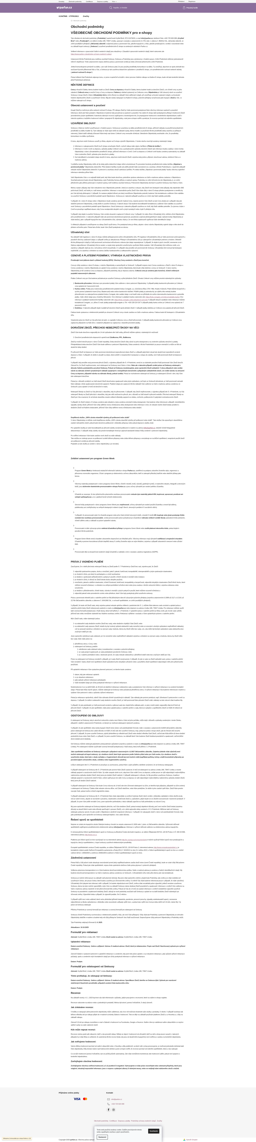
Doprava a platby (102, 1)
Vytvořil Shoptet (191, 1140)
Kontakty (61, 1)
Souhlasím (154, 1131)
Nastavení (102, 1137)
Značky (159, 1121)
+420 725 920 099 (117, 1104)
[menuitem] (69, 16)
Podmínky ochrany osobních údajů (143, 1121)
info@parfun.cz (116, 1099)
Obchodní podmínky (75, 1)
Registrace (192, 1)
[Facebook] (108, 1109)
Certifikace (89, 1)
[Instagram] (113, 1109)
